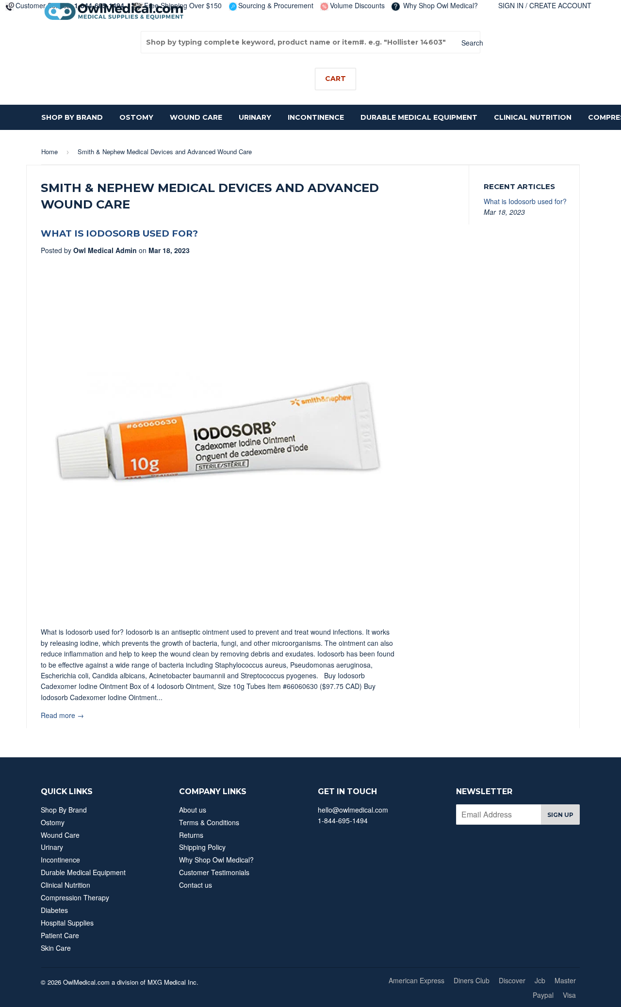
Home (49, 151)
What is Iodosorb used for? (119, 233)
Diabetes (54, 910)
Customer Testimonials (214, 872)
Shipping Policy (202, 847)
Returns (191, 835)
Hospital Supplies (67, 922)
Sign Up (560, 814)
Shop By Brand (72, 117)
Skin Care (56, 948)
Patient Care (60, 935)
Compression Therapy (75, 897)
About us (192, 810)
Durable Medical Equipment (418, 117)
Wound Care (196, 117)
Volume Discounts (357, 5)
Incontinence (316, 117)
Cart (335, 78)
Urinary (255, 117)
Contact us (195, 885)
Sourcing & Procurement (275, 5)
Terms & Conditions (209, 822)
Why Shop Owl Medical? (439, 5)
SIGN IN (510, 5)
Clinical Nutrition (533, 117)
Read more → (62, 715)
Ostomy (136, 117)
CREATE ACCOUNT (560, 5)
